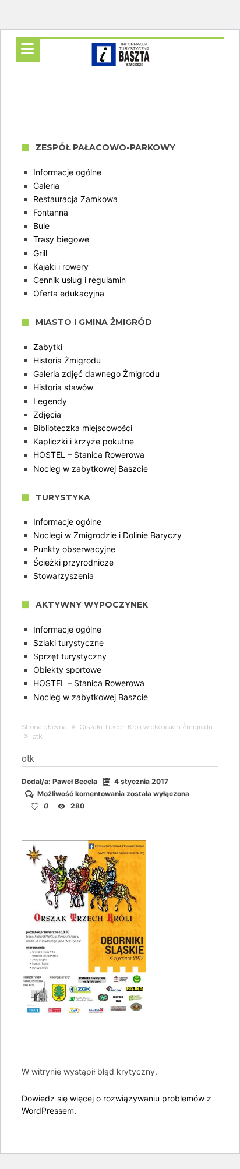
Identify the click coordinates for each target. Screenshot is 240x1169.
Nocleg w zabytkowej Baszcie (90, 469)
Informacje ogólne (67, 172)
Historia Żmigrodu (67, 360)
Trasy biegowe (61, 239)
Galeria (46, 185)
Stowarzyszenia (63, 576)
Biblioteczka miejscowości (82, 428)
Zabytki (47, 347)
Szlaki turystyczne (68, 643)
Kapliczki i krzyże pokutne (83, 441)
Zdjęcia (47, 414)
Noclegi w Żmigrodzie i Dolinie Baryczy (107, 535)
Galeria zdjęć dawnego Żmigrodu (96, 374)
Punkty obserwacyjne (74, 549)
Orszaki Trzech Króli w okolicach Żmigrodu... (148, 727)
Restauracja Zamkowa (75, 199)
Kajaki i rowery (61, 266)
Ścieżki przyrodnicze (73, 562)
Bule (41, 226)
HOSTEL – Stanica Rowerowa (88, 455)
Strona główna (44, 727)
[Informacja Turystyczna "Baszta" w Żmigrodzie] (120, 38)
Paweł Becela (74, 781)
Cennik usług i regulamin (79, 280)
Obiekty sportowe (67, 669)
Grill (40, 253)
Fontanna (50, 212)
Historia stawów (63, 387)
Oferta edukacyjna (68, 293)
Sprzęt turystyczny (70, 656)
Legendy (50, 401)
